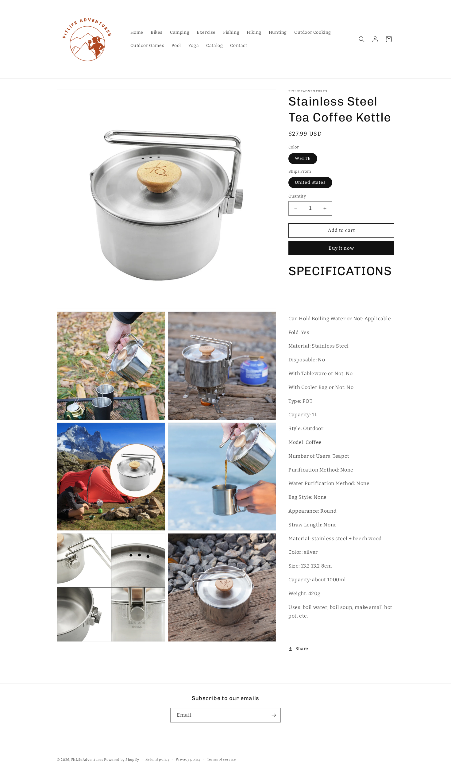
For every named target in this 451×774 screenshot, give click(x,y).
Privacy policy (188, 759)
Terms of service (221, 759)
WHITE (303, 158)
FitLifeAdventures (87, 760)
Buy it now (341, 248)
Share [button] (301, 648)
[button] (361, 39)
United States (310, 182)
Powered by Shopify (121, 760)
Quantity (297, 196)
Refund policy (157, 759)
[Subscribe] (273, 715)
